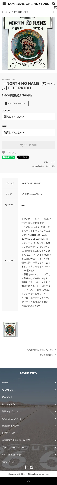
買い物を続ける (47, 355)
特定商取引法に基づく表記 (43, 166)
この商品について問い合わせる (40, 350)
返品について (49, 162)
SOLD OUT (30, 145)
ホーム (4, 12)
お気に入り (11, 152)
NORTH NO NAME (20, 12)
